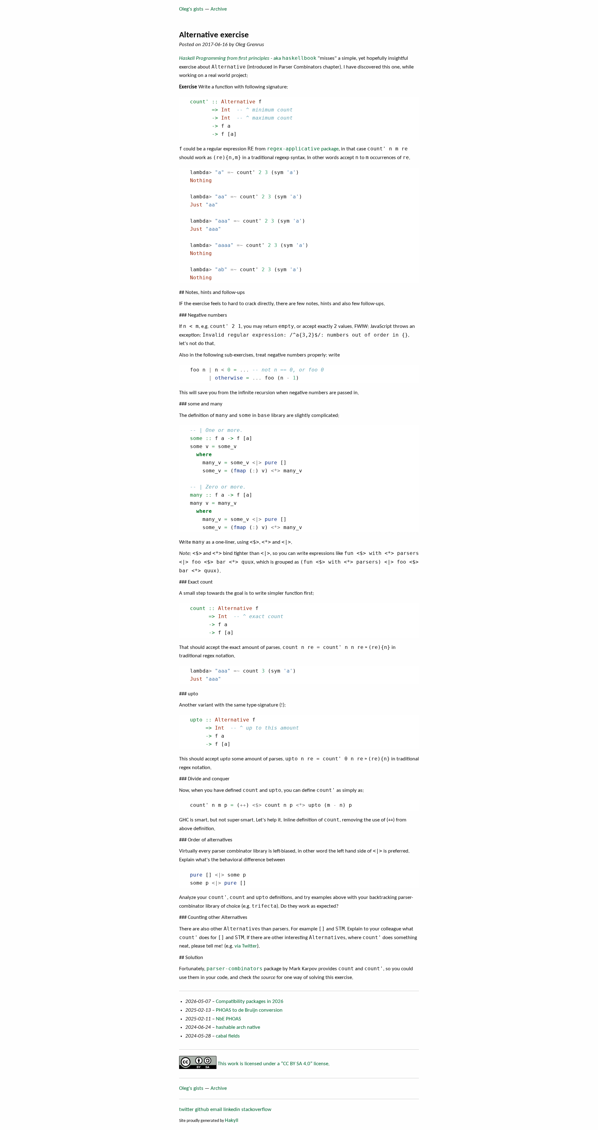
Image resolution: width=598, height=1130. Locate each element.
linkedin (231, 1109)
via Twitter (246, 946)
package (303, 149)
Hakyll (231, 1120)
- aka (247, 58)
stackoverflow (256, 1109)
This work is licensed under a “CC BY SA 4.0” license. (273, 1063)
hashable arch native (238, 1027)
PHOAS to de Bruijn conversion (249, 1010)
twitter (186, 1109)
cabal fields (228, 1036)
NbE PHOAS (228, 1019)
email (216, 1109)
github (202, 1109)
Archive (219, 9)
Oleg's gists (191, 9)
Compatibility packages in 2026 (249, 1001)
